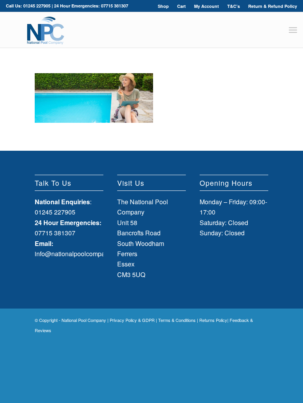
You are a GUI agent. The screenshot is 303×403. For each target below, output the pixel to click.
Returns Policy (213, 320)
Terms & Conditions (177, 320)
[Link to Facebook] (239, 340)
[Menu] (293, 30)
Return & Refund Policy (272, 6)
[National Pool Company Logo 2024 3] (45, 30)
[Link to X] (250, 340)
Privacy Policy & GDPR (132, 320)
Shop (163, 6)
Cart (181, 6)
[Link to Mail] (262, 340)
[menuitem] (163, 6)
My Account (206, 6)
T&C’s (233, 6)
